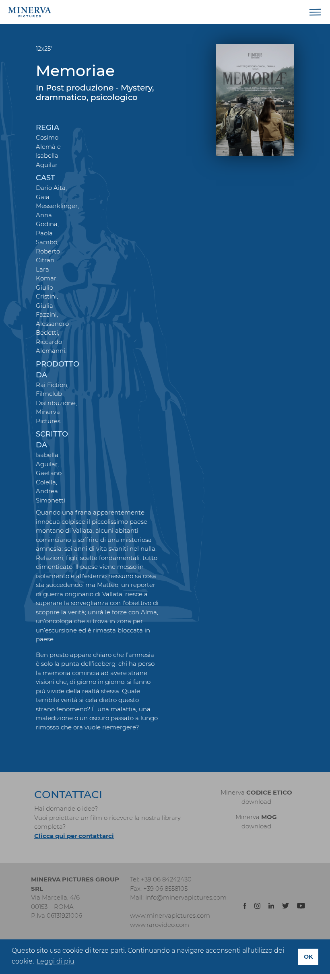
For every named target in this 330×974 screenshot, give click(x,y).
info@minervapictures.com (186, 897)
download (256, 801)
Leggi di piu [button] (55, 961)
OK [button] (308, 956)
